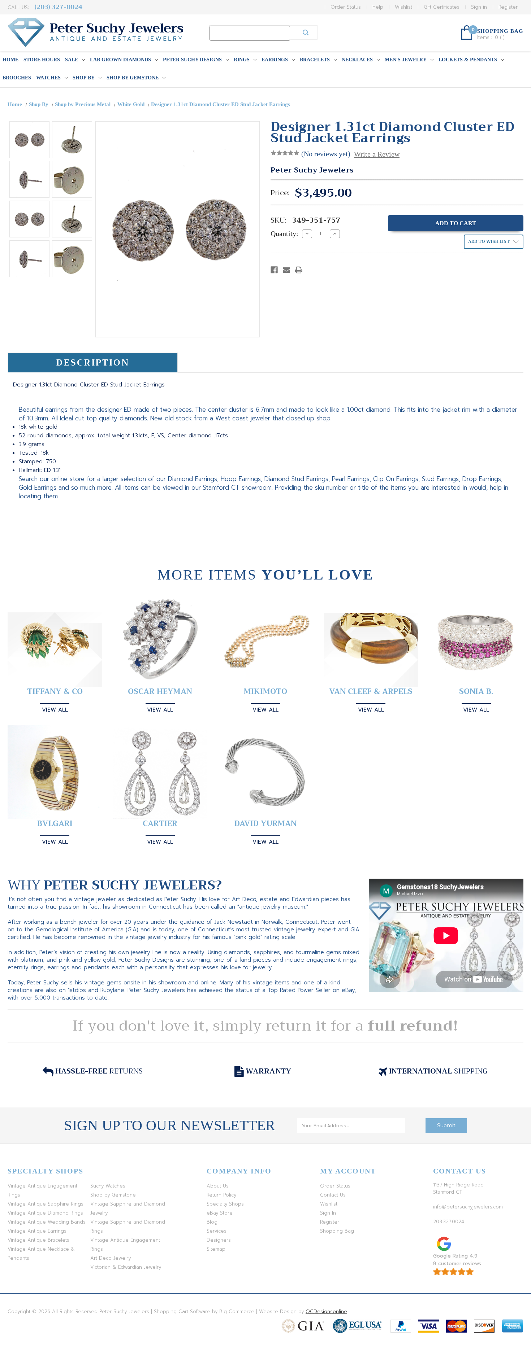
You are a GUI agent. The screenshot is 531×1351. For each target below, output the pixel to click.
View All (55, 710)
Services (216, 1231)
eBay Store (220, 1213)
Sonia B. (476, 691)
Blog (212, 1222)
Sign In (328, 1213)
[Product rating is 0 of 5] (285, 153)
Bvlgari (55, 823)
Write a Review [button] (377, 154)
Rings (242, 59)
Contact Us (333, 1195)
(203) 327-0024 (58, 7)
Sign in (479, 7)
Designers (219, 1240)
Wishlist (403, 7)
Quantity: (284, 233)
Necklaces (357, 59)
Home (10, 59)
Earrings (275, 59)
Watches (48, 77)
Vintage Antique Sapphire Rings (45, 1204)
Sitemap (216, 1249)
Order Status (346, 7)
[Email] (286, 270)
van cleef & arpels (371, 691)
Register (508, 7)
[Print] (298, 270)
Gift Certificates (441, 7)
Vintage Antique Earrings (37, 1231)
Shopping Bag (337, 1231)
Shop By (84, 77)
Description (92, 362)
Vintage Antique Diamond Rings (45, 1213)
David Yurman (265, 823)
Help (377, 7)
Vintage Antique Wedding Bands (47, 1222)
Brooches (17, 77)
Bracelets (315, 59)
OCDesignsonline (326, 1311)
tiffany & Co (55, 691)
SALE (71, 59)
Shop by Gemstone (133, 77)
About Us (218, 1185)
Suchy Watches (107, 1185)
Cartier (160, 823)
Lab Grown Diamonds (120, 59)
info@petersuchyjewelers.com (468, 1206)
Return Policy (221, 1195)
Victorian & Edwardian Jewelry (125, 1267)
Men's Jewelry (406, 59)
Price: (280, 193)
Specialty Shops (225, 1204)
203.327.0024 (448, 1221)
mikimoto (265, 691)
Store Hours (41, 59)
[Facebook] (274, 270)
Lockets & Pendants (468, 59)
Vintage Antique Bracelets (38, 1240)
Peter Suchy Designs (192, 59)
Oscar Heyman (160, 691)
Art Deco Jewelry (110, 1258)
